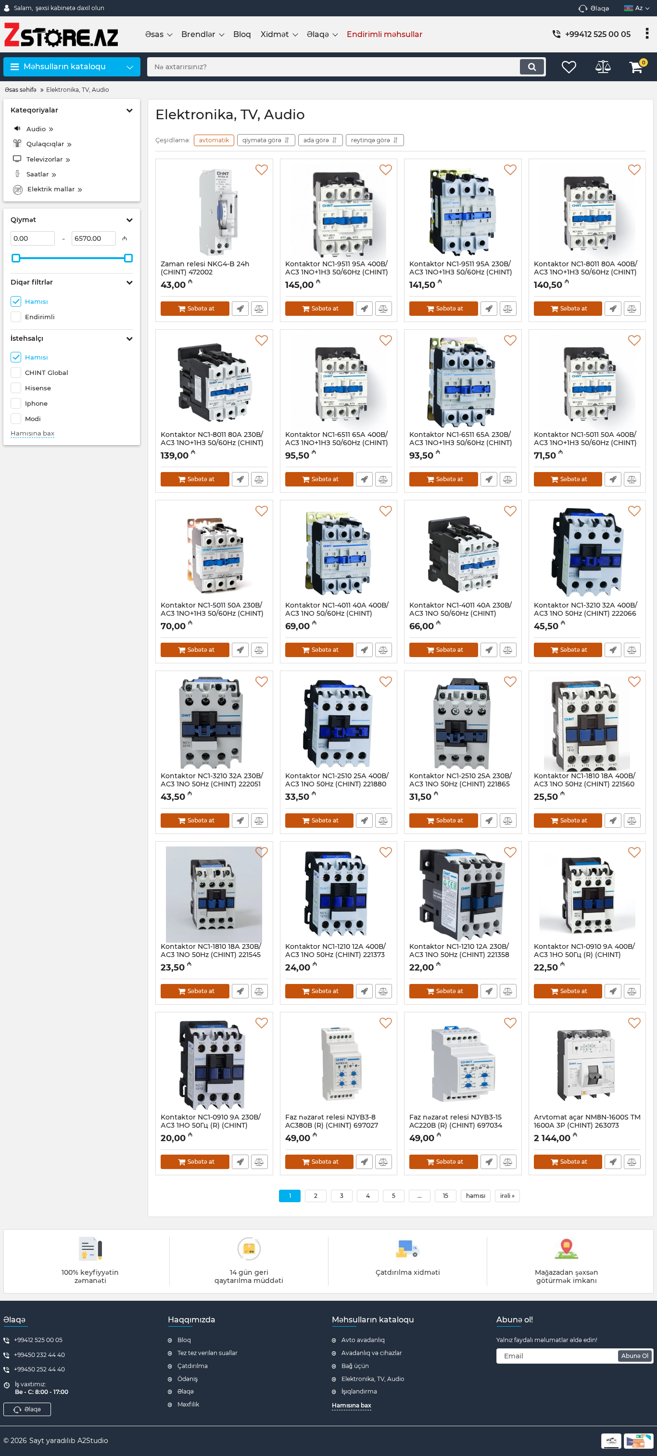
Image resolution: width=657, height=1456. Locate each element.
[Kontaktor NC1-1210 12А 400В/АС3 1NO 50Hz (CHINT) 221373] (338, 894)
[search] (532, 67)
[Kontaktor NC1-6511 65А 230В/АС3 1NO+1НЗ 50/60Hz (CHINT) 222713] (463, 383)
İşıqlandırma (359, 1391)
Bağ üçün (355, 1365)
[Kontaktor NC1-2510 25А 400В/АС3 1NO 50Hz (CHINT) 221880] (338, 724)
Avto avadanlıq (363, 1340)
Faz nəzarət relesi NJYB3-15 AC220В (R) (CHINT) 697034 (455, 1125)
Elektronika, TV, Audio (372, 1378)
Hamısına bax (32, 433)
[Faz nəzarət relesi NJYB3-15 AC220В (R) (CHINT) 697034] (463, 1065)
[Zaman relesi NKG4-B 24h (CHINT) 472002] (214, 212)
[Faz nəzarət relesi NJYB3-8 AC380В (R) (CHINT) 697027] (338, 1065)
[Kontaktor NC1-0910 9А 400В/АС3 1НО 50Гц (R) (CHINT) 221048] (587, 894)
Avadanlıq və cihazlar (371, 1352)
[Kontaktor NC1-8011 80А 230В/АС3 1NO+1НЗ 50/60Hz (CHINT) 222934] (214, 383)
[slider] (16, 258)
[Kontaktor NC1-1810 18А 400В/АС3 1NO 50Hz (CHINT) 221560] (587, 724)
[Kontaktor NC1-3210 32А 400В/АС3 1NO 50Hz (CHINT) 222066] (587, 553)
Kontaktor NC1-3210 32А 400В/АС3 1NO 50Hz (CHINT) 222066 (585, 613)
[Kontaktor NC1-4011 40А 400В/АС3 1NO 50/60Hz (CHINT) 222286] (338, 553)
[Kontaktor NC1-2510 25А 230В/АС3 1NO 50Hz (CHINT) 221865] (463, 724)
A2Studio (92, 1440)
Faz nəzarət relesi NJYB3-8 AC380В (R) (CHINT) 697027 (331, 1125)
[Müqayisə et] (259, 308)
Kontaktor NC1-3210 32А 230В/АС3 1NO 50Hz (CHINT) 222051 (212, 784)
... (419, 1195)
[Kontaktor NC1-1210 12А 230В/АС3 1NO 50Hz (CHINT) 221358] (463, 894)
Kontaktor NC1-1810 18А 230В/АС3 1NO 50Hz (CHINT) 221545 (211, 955)
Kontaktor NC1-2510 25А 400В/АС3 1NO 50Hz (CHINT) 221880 (337, 784)
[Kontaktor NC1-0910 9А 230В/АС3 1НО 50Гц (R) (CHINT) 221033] (214, 1065)
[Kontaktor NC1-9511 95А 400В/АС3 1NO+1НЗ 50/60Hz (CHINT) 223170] (338, 212)
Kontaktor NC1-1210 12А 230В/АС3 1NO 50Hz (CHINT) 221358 (459, 955)
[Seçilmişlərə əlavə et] (261, 170)
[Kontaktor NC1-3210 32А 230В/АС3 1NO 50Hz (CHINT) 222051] (214, 724)
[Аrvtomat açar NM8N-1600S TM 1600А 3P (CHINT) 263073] (587, 1065)
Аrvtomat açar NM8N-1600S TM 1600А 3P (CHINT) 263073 (587, 1125)
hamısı (475, 1195)
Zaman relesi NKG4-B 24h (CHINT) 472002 (205, 272)
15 (445, 1195)
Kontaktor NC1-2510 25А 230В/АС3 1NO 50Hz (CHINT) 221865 (460, 784)
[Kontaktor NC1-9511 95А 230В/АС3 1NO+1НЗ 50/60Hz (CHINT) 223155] (463, 212)
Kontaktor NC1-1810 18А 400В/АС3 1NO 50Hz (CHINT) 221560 (584, 784)
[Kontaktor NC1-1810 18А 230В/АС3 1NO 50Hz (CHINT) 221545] (214, 894)
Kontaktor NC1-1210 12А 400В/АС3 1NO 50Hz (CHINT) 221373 (335, 955)
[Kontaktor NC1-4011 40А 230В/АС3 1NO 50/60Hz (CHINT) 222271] (463, 553)
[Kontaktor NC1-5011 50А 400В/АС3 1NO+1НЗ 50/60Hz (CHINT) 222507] (587, 383)
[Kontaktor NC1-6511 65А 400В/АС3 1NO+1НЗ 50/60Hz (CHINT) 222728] (338, 383)
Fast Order (240, 308)
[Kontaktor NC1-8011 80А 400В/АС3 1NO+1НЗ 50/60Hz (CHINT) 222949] (587, 212)
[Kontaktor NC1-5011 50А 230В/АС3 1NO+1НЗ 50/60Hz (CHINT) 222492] (214, 553)
